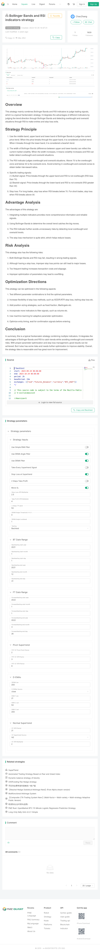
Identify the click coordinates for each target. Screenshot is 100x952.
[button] (8, 431)
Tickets (47, 928)
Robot (46, 913)
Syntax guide (66, 913)
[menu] (37, 4)
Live (33, 4)
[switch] (87, 447)
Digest (42, 4)
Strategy (47, 917)
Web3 (29, 927)
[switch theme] (74, 4)
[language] (69, 4)
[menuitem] (14, 4)
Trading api (65, 920)
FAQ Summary (33, 919)
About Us (31, 931)
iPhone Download (83, 923)
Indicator (64, 928)
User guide (65, 917)
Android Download (83, 939)
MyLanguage (33, 923)
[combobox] (48, 528)
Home (14, 4)
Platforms (48, 924)
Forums (52, 4)
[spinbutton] (50, 494)
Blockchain (65, 924)
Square (24, 4)
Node (46, 920)
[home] (3, 4)
